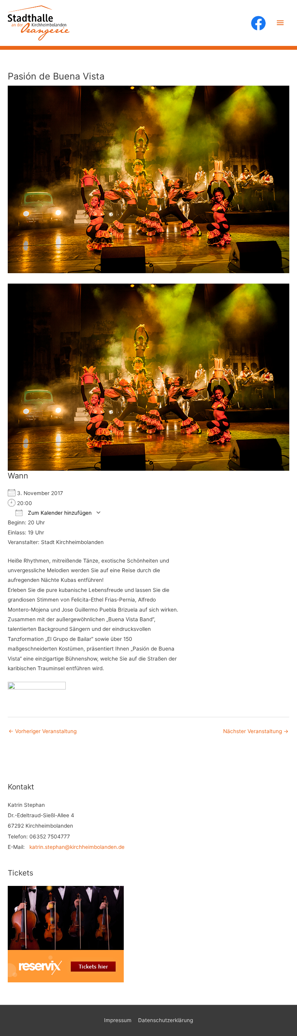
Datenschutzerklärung (165, 1020)
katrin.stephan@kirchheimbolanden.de (77, 847)
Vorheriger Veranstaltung (43, 731)
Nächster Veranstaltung (255, 731)
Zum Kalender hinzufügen (59, 513)
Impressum (117, 1020)
